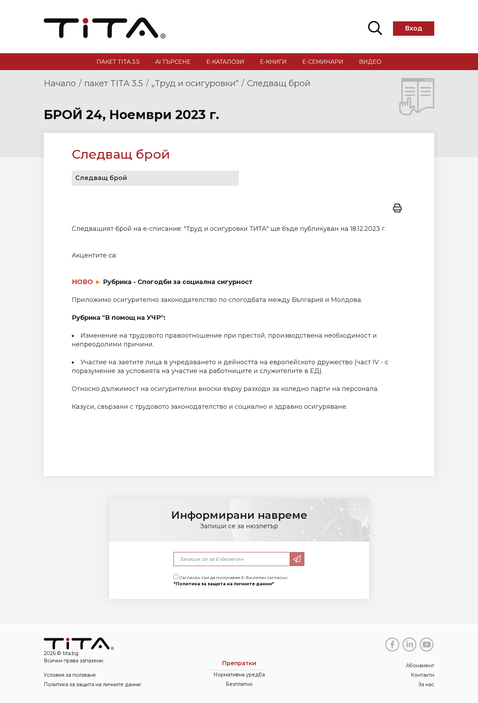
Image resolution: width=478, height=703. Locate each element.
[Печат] (397, 207)
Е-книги (273, 61)
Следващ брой (278, 83)
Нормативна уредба (239, 674)
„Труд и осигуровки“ (195, 83)
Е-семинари (322, 61)
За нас (426, 684)
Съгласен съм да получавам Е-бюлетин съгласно (231, 580)
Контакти (422, 675)
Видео (370, 61)
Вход (413, 28)
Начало (60, 83)
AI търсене (173, 61)
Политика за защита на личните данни (92, 684)
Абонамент (420, 665)
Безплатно (239, 684)
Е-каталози (225, 61)
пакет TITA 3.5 (118, 61)
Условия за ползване (70, 675)
